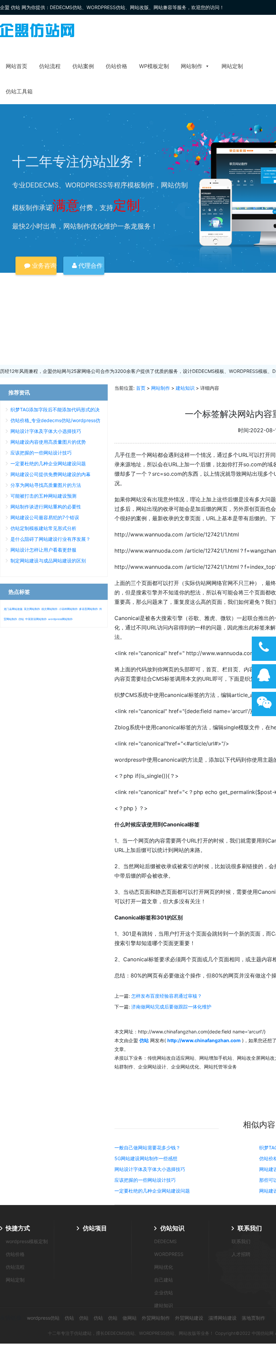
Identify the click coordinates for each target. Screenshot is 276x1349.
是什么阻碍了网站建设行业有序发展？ (50, 539)
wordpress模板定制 (27, 1241)
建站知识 (185, 388)
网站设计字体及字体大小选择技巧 (149, 1169)
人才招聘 (241, 1254)
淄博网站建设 (222, 1318)
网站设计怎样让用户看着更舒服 (43, 550)
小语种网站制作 (68, 609)
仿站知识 (172, 1228)
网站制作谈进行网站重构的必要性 (45, 506)
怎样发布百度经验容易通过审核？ (166, 996)
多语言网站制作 (88, 609)
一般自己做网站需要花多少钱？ (147, 1147)
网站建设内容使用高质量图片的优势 (48, 442)
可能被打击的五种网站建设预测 (43, 496)
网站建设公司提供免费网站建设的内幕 (50, 474)
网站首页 (16, 66)
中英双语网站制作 (36, 619)
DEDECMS (165, 1241)
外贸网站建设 (189, 1318)
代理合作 (90, 265)
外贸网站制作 (156, 1318)
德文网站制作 (49, 609)
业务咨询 (43, 265)
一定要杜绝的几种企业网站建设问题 (152, 1191)
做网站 (130, 1318)
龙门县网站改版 (13, 609)
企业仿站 (163, 1292)
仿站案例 (83, 66)
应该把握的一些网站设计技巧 (145, 1180)
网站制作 (191, 66)
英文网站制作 (32, 609)
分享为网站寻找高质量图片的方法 (45, 485)
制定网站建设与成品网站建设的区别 (48, 560)
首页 (140, 388)
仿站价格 (116, 66)
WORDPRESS (168, 1254)
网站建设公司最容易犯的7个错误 (44, 517)
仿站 (21, 619)
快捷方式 (18, 1228)
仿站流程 (50, 66)
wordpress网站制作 (60, 619)
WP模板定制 (154, 66)
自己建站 (163, 1280)
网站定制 (232, 66)
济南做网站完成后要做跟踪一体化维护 (171, 1006)
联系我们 (250, 1228)
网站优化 (163, 1267)
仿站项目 (95, 1228)
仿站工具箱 (19, 91)
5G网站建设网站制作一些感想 (145, 1158)
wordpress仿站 (43, 1318)
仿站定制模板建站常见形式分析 (43, 528)
